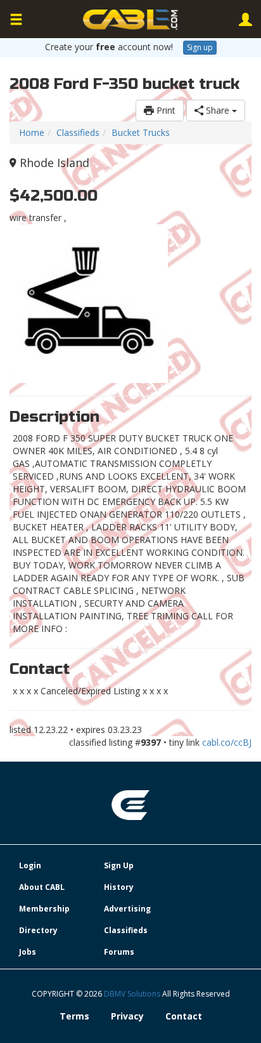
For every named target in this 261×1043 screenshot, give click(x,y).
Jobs (27, 951)
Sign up (200, 47)
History (119, 887)
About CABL (42, 887)
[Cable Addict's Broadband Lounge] (130, 20)
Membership (44, 908)
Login (30, 865)
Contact (183, 1016)
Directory (38, 930)
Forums (119, 951)
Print (164, 110)
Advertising (127, 908)
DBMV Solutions (133, 993)
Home (31, 132)
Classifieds (77, 132)
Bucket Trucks (140, 132)
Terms (74, 1016)
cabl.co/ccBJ (226, 742)
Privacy (127, 1016)
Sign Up (119, 865)
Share (217, 110)
